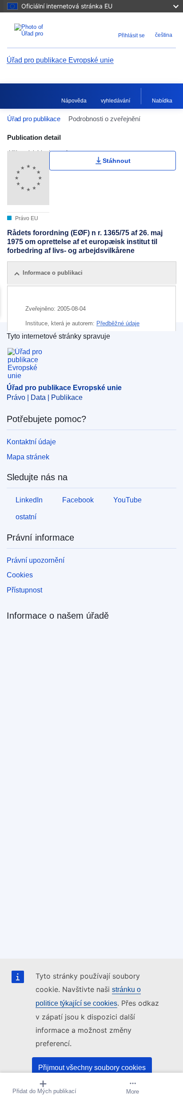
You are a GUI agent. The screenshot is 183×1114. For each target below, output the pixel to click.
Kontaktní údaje (31, 442)
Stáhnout (117, 160)
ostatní (26, 517)
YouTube (127, 500)
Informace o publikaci (53, 272)
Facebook (78, 500)
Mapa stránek (28, 457)
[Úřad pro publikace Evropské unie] (36, 30)
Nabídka (162, 101)
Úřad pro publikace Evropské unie (60, 60)
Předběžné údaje (117, 323)
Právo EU (26, 218)
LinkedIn (29, 500)
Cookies (20, 575)
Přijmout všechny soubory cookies (92, 1067)
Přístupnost (24, 590)
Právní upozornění (35, 560)
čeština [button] (163, 35)
